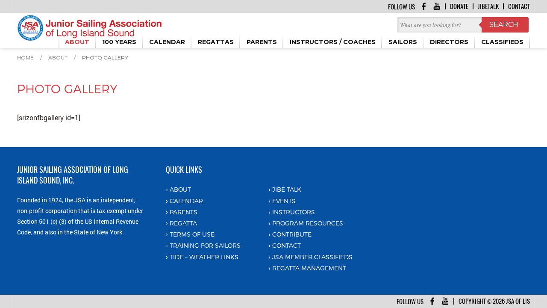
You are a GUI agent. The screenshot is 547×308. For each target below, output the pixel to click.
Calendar (186, 200)
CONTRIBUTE (292, 234)
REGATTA (183, 223)
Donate (459, 6)
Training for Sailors (205, 245)
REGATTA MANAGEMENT (309, 268)
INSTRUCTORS (293, 212)
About (58, 57)
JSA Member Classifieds (312, 257)
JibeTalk (488, 6)
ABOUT (180, 189)
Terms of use (192, 234)
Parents (183, 212)
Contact (519, 6)
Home (25, 57)
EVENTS (284, 200)
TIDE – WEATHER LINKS (204, 257)
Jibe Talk (286, 189)
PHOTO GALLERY (105, 57)
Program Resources (307, 223)
